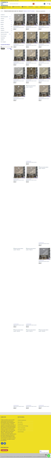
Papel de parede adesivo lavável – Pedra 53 (44, 63)
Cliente (37, 0)
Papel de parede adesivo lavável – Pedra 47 (44, 99)
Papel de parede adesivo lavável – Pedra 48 (31, 163)
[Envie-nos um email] (49, 0)
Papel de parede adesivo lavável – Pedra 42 (31, 325)
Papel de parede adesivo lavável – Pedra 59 (44, 28)
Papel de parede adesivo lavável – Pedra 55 (18, 63)
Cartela (2, 26)
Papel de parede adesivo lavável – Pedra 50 (44, 81)
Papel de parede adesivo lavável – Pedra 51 (31, 81)
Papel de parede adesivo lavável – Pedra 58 (18, 46)
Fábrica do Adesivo (4, 4)
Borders (2, 24)
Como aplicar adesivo (21, 429)
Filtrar (2, 48)
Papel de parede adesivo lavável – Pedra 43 (18, 325)
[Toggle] (11, 16)
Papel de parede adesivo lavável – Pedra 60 (31, 28)
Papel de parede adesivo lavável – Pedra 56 (44, 46)
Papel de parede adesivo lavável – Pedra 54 (31, 63)
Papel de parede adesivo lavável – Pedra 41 (44, 262)
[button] (44, 4)
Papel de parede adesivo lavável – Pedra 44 (44, 244)
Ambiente (42, 6)
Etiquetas (2, 28)
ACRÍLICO (3, 14)
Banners (2, 22)
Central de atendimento (22, 420)
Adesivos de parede (5, 6)
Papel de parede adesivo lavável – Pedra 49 (18, 99)
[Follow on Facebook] (46, 0)
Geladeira (2, 30)
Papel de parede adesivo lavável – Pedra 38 (44, 407)
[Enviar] (33, 4)
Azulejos (2, 20)
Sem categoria (3, 41)
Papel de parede (4, 34)
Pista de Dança (3, 36)
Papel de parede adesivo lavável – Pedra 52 (18, 81)
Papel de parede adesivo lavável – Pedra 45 (31, 180)
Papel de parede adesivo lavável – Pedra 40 (18, 407)
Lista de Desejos (21, 431)
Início (2, 11)
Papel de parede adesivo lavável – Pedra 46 (18, 180)
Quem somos (20, 422)
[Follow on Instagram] (48, 0)
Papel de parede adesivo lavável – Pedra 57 (31, 46)
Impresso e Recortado (5, 32)
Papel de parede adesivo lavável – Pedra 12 (18, 28)
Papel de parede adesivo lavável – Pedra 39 (31, 407)
